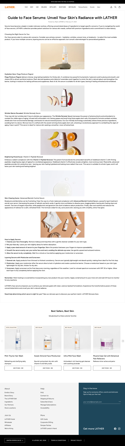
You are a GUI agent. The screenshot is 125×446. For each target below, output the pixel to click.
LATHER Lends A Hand (48, 428)
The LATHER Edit (11, 399)
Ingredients (9, 402)
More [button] (42, 415)
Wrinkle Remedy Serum (63, 116)
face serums (11, 28)
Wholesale (8, 422)
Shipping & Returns (47, 399)
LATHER (36, 440)
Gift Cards (44, 419)
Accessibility (44, 408)
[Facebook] (115, 429)
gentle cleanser (62, 242)
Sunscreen (10, 268)
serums (42, 39)
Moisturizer (10, 263)
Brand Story (9, 396)
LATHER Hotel (10, 419)
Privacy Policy (76, 440)
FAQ (42, 392)
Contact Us (44, 396)
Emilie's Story (9, 392)
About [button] (7, 389)
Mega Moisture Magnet (13, 77)
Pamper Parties (45, 425)
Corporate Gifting (46, 422)
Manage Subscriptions (48, 405)
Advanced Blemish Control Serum (86, 201)
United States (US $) (13, 440)
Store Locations (10, 408)
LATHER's (20, 28)
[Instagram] (119, 429)
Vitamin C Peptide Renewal (43, 160)
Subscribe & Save (46, 402)
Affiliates (8, 425)
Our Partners (9, 405)
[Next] (123, 341)
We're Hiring (9, 428)
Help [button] (42, 389)
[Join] (118, 401)
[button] (26, 7)
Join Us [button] (8, 415)
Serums (8, 26)
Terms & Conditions (58, 440)
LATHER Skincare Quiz (90, 294)
